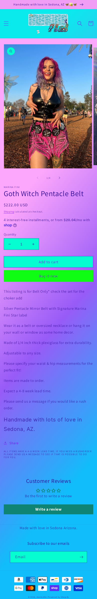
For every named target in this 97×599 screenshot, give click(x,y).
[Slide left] (37, 177)
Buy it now (48, 276)
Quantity (10, 234)
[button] (6, 23)
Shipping (9, 211)
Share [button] (14, 443)
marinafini (42, 597)
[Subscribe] (81, 557)
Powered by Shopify (58, 597)
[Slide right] (59, 177)
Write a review (48, 509)
